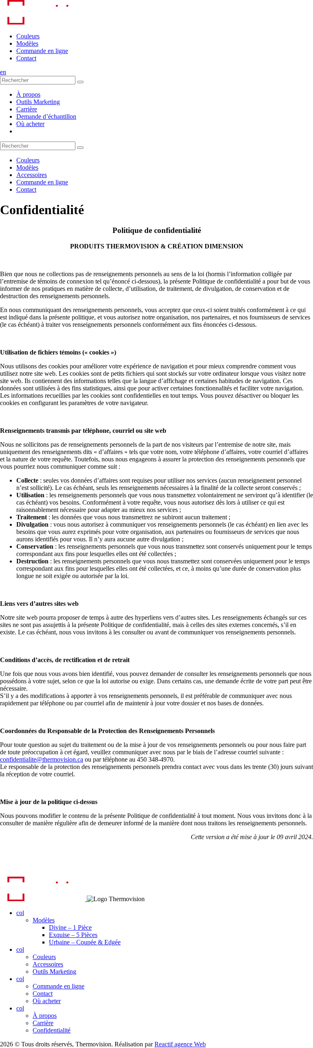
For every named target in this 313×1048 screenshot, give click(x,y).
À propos (28, 94)
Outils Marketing (38, 101)
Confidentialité (52, 1030)
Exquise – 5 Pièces (73, 934)
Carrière (26, 109)
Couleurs (28, 36)
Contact (26, 58)
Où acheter (30, 123)
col (20, 912)
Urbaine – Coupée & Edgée (85, 942)
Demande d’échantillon (46, 116)
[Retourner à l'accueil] (42, 22)
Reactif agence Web (180, 1044)
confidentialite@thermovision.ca (41, 759)
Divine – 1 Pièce (70, 927)
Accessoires (31, 174)
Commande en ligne (42, 50)
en (3, 72)
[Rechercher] (80, 82)
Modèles (27, 43)
